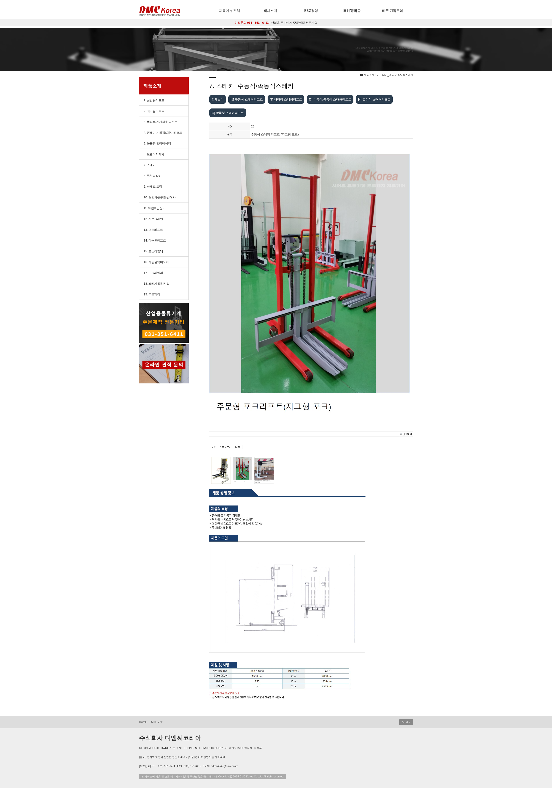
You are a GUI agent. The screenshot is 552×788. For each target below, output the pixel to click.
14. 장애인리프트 (155, 240)
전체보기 (218, 99)
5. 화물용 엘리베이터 (157, 143)
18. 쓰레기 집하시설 (156, 283)
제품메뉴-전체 (229, 11)
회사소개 (270, 11)
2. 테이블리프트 (154, 111)
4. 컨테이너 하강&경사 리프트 (163, 132)
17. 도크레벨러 (153, 273)
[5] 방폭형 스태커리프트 (228, 113)
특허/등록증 (352, 11)
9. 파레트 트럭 (153, 186)
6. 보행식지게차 (154, 154)
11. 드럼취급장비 (154, 208)
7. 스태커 (149, 165)
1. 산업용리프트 (154, 100)
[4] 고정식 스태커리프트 (374, 99)
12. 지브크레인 (153, 219)
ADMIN (406, 722)
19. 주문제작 (152, 294)
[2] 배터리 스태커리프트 (286, 99)
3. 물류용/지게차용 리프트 (160, 122)
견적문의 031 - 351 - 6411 (252, 22)
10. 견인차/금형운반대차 (159, 197)
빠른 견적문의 (392, 11)
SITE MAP (157, 722)
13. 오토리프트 (153, 229)
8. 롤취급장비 (152, 175)
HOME (143, 722)
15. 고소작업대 (153, 251)
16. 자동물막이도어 (156, 262)
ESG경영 (311, 11)
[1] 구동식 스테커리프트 (247, 99)
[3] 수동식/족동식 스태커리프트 (330, 99)
